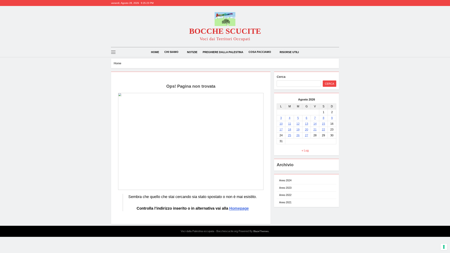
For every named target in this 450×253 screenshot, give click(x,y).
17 (281, 129)
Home (155, 52)
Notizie (192, 52)
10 (281, 123)
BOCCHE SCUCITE (225, 31)
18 (289, 129)
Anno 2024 (285, 180)
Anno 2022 (285, 194)
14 (315, 123)
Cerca (281, 77)
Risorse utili (289, 52)
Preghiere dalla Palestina (223, 52)
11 (289, 123)
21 (315, 129)
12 (298, 123)
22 (323, 129)
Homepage (239, 208)
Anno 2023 (285, 187)
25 (289, 135)
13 (306, 123)
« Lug (305, 150)
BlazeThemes (261, 231)
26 (298, 135)
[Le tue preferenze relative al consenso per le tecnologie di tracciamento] (444, 247)
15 (323, 123)
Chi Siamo (171, 51)
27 (306, 135)
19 (298, 129)
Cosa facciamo (260, 51)
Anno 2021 (285, 202)
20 (306, 129)
